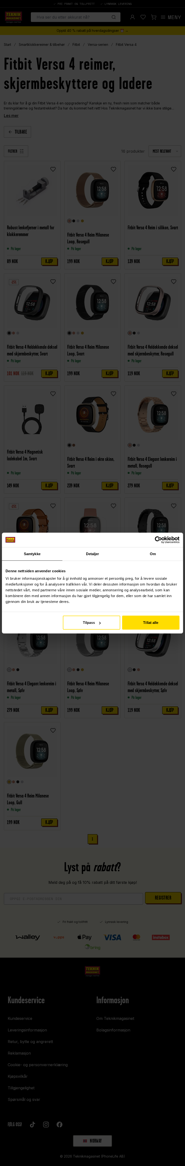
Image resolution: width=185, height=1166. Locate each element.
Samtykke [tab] (32, 554)
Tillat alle (150, 623)
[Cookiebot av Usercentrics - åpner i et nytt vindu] (158, 539)
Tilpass (89, 623)
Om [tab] (153, 554)
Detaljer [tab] (92, 554)
